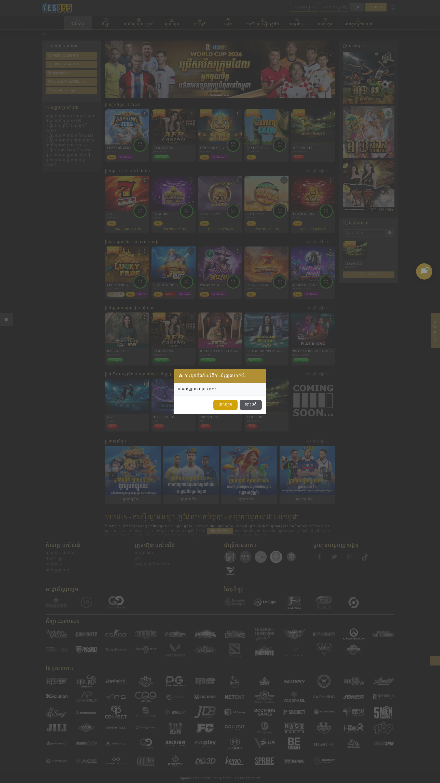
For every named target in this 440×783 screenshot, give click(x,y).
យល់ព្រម (225, 405)
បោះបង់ (251, 405)
